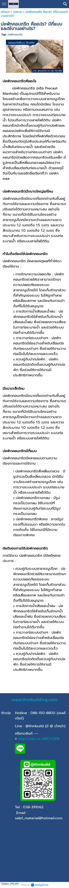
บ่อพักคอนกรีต (15, 34)
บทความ (17, 12)
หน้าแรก (5, 12)
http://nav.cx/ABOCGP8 (38, 738)
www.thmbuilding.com (34, 699)
